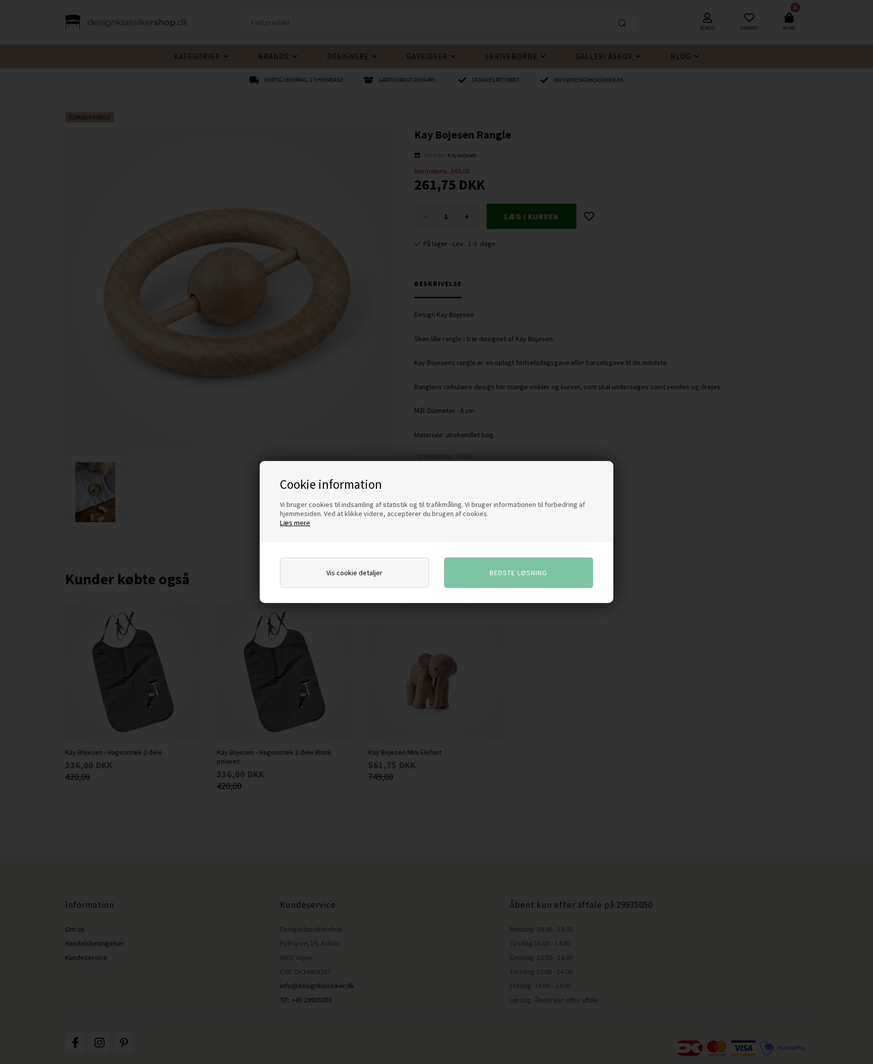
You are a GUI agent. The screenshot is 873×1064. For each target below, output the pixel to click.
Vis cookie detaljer (354, 572)
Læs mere (295, 522)
